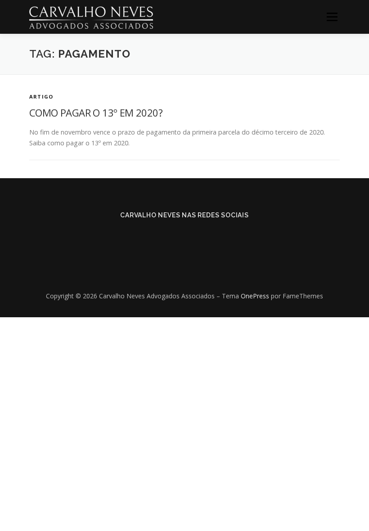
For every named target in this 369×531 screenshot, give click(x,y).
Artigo (41, 96)
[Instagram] (197, 234)
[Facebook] (172, 234)
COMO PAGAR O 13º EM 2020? (95, 112)
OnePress (255, 296)
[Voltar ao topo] (185, 275)
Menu (332, 17)
